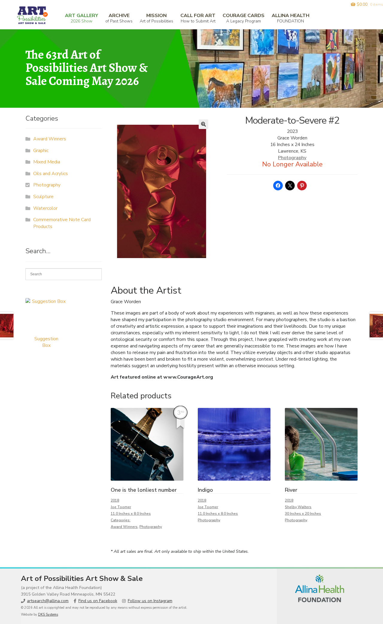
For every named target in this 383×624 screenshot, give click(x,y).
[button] (203, 124)
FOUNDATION (290, 18)
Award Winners (124, 526)
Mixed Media (46, 162)
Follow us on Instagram (150, 601)
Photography (292, 157)
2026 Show (81, 18)
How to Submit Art (197, 18)
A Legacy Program (244, 18)
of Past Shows (119, 18)
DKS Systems (48, 614)
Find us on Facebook (97, 601)
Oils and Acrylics (50, 173)
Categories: (120, 520)
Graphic (40, 150)
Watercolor (45, 208)
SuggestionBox (46, 342)
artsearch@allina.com (48, 601)
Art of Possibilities (156, 18)
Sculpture (43, 196)
